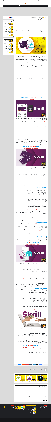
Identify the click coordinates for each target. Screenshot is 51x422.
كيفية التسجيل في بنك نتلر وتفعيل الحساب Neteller (20, 381)
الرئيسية (34, 5)
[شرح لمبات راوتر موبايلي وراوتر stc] (11, 32)
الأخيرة (11, 21)
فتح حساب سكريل (43, 121)
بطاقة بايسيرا (33, 240)
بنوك (44, 17)
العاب (26, 5)
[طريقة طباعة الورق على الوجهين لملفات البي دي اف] (17, 407)
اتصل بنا (43, 0)
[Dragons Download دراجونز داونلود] (25, 3)
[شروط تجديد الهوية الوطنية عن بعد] (17, 413)
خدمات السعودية (19, 5)
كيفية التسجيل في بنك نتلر (33, 146)
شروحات (32, 5)
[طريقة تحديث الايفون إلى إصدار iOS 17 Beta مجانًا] (11, 35)
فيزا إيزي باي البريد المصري (35, 223)
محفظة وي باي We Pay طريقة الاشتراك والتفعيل (32, 381)
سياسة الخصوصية (46, 0)
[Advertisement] (25, 11)
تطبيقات (29, 5)
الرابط (33, 192)
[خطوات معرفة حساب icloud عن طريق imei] (11, 29)
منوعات (16, 5)
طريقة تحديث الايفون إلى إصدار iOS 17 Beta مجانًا (42, 410)
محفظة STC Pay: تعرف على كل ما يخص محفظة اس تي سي (22, 410)
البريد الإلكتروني (45, 396)
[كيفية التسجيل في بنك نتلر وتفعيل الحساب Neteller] (20, 378)
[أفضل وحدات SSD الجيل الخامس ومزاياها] (11, 24)
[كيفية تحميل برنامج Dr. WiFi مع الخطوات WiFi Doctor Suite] (11, 27)
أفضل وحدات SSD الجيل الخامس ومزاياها (43, 406)
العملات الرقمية (30, 65)
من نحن (28, 0)
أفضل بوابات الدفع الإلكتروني (35, 97)
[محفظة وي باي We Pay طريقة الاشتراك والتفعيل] (31, 378)
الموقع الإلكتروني (29, 396)
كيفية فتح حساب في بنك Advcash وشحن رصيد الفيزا (42, 381)
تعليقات (5, 21)
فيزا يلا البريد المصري (30, 345)
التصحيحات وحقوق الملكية (40, 0)
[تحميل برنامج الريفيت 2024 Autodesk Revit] (22, 413)
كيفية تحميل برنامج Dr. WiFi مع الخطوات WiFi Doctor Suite (6, 27)
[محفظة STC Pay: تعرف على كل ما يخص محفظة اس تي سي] (22, 407)
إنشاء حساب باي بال (37, 230)
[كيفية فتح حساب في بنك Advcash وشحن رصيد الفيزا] (42, 378)
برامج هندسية (23, 5)
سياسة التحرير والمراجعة (31, 0)
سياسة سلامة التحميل (36, 0)
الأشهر (8, 21)
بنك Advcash (29, 242)
